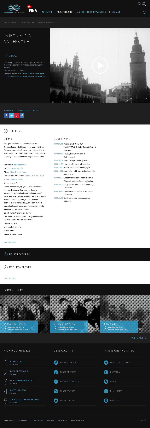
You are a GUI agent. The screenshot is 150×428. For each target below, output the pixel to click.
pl (144, 4)
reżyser (11, 76)
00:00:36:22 (58, 191)
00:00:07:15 (58, 161)
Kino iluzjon (116, 391)
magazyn (116, 12)
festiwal (31, 76)
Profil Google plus (69, 381)
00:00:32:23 (58, 185)
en (139, 4)
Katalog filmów (77, 420)
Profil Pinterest (68, 372)
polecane (137, 338)
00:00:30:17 (58, 178)
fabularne (46, 12)
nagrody (41, 76)
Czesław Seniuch (16, 168)
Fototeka (115, 372)
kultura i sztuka (28, 73)
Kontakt (50, 420)
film (36, 76)
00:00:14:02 (58, 168)
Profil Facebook (68, 362)
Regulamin (22, 420)
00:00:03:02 (58, 154)
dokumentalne (65, 12)
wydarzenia (39, 73)
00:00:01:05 (58, 144)
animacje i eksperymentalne (92, 12)
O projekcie (9, 420)
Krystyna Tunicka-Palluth (34, 176)
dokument (18, 76)
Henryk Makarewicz (18, 172)
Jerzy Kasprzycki (20, 165)
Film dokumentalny (10, 22)
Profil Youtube (67, 391)
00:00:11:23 (58, 164)
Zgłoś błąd (36, 110)
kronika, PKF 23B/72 (28, 22)
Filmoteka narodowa (120, 362)
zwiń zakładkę (10, 242)
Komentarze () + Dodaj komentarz (17, 110)
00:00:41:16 (58, 198)
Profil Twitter (67, 400)
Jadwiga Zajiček (16, 179)
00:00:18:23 (58, 171)
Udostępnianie (37, 420)
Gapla (113, 381)
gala (25, 76)
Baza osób (62, 420)
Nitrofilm (114, 400)
